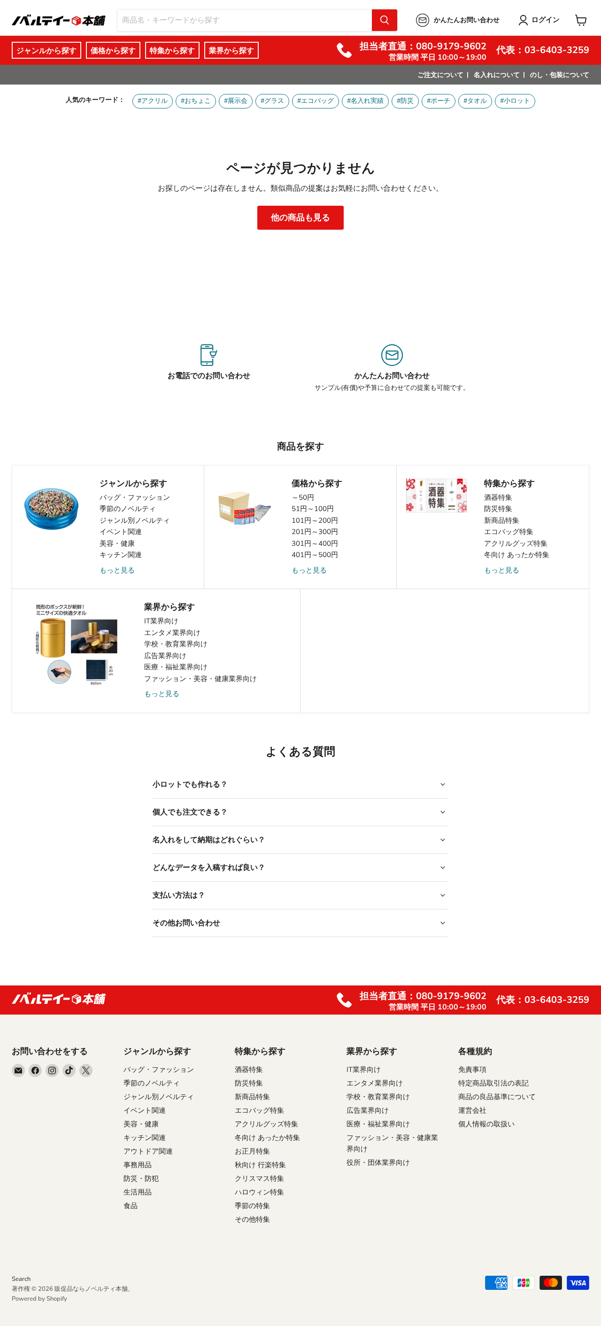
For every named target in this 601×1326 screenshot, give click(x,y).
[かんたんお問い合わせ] (391, 368)
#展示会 (235, 100)
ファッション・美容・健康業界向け (200, 678)
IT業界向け (161, 621)
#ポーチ (438, 100)
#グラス (272, 100)
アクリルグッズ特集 (515, 543)
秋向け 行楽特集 (260, 1165)
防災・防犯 (141, 1178)
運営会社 (472, 1110)
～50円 (303, 497)
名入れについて (497, 74)
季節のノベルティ (128, 508)
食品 (130, 1205)
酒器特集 (498, 497)
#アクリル (153, 100)
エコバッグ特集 (508, 531)
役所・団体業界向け (378, 1162)
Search (21, 1279)
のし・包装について (559, 74)
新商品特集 (501, 520)
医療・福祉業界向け (176, 667)
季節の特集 (252, 1205)
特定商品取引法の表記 (493, 1083)
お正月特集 (252, 1151)
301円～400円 (315, 543)
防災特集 (498, 508)
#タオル (475, 100)
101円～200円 (315, 520)
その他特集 (252, 1219)
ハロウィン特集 (259, 1192)
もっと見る (117, 570)
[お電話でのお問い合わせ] (209, 368)
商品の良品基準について (497, 1096)
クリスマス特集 (259, 1178)
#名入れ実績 (365, 100)
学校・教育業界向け (176, 644)
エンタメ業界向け (172, 632)
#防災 (405, 100)
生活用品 (137, 1192)
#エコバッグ (315, 100)
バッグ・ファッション (135, 497)
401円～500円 (315, 554)
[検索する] (384, 20)
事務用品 (137, 1165)
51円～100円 (313, 508)
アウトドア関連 (148, 1151)
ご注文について (440, 74)
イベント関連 (121, 531)
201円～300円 (315, 531)
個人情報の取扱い (486, 1124)
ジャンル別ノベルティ (135, 520)
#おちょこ (196, 100)
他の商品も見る (300, 217)
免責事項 (472, 1069)
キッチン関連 (121, 554)
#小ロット (515, 100)
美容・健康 (117, 543)
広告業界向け (165, 655)
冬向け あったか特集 (516, 554)
